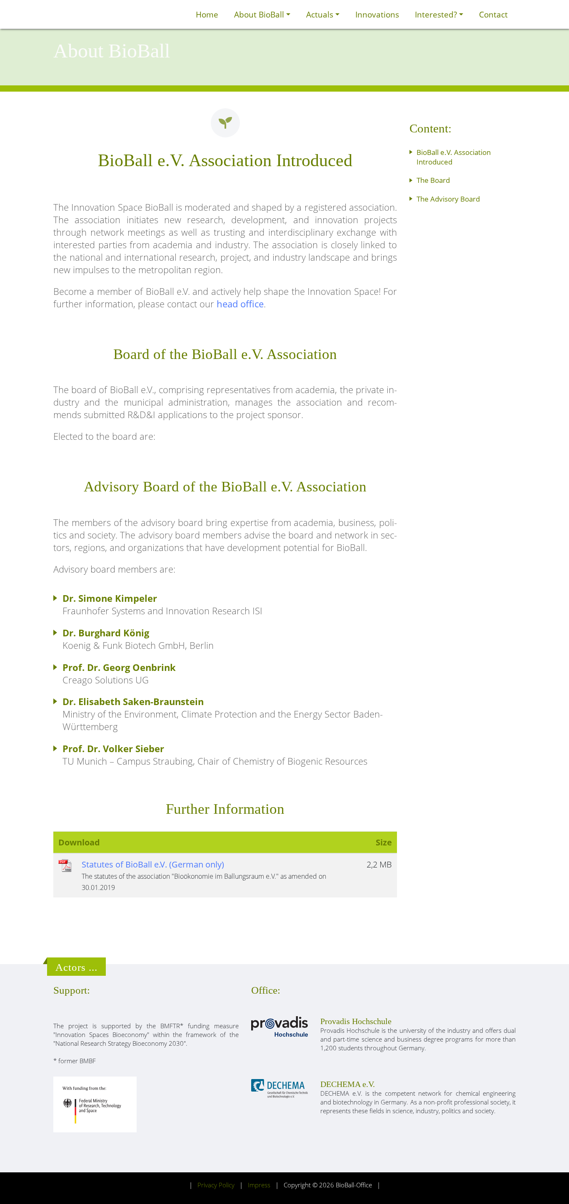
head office (240, 303)
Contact (493, 14)
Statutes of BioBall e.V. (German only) (153, 864)
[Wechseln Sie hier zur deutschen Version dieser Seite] (179, 14)
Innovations (377, 14)
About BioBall (260, 14)
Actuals (320, 14)
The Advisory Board (448, 199)
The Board (433, 180)
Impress (259, 1185)
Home (207, 14)
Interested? (437, 14)
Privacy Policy (216, 1185)
